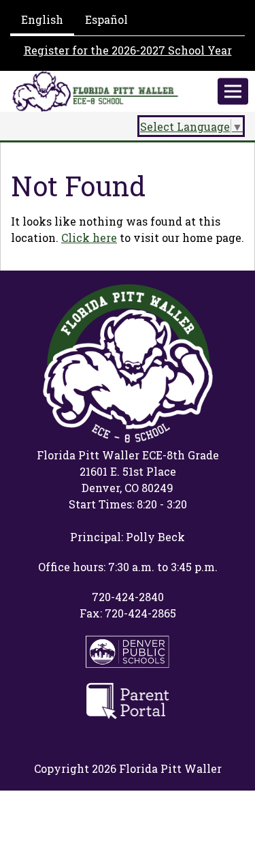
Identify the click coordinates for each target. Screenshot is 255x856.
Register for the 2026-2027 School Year (128, 50)
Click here (89, 237)
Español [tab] (106, 19)
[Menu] (233, 91)
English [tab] (42, 19)
